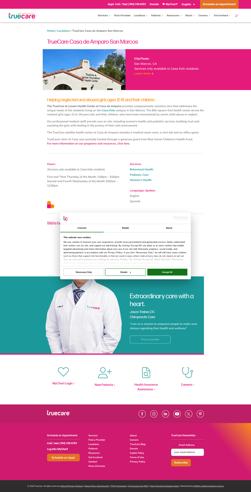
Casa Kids (108, 110)
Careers (203, 15)
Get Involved (221, 15)
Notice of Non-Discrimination (96, 486)
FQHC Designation (119, 486)
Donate (154, 4)
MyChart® (171, 4)
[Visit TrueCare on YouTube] (177, 414)
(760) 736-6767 (137, 4)
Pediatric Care (139, 174)
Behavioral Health (141, 169)
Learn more (142, 73)
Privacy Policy (137, 462)
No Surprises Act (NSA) (138, 486)
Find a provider (150, 337)
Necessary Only (84, 272)
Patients (156, 15)
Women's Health (141, 180)
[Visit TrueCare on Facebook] (142, 414)
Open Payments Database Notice (164, 486)
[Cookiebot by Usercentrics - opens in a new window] (175, 218)
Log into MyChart (57, 449)
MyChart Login (62, 383)
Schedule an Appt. (63, 457)
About (188, 15)
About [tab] (169, 228)
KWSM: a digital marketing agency (209, 486)
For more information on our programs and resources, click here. (88, 143)
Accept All (167, 272)
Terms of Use (137, 457)
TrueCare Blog (138, 444)
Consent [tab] (82, 228)
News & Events (96, 466)
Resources (173, 15)
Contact (92, 462)
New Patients (104, 385)
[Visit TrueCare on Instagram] (153, 414)
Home (51, 30)
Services (103, 15)
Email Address (187, 444)
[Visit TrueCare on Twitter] (188, 414)
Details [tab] (125, 228)
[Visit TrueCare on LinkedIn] (165, 414)
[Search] (236, 15)
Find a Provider (122, 15)
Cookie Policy (137, 453)
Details (123, 272)
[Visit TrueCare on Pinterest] (200, 414)
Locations (139, 15)
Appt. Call (114, 4)
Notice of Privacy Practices (71, 486)
